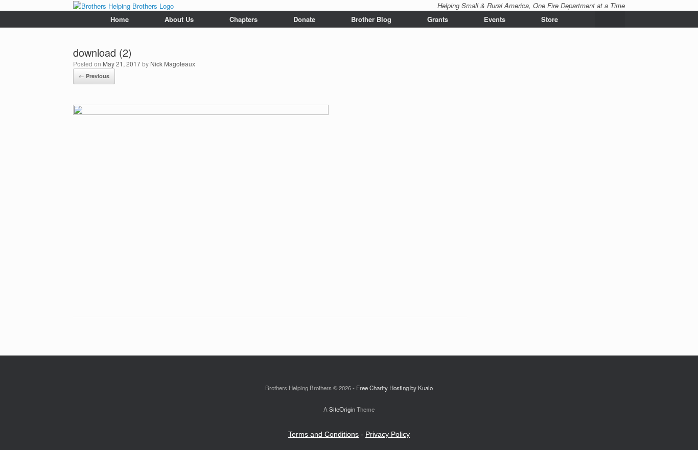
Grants (437, 19)
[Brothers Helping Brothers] (123, 5)
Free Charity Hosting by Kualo (394, 388)
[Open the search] (610, 19)
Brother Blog (371, 19)
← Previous (94, 76)
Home (119, 19)
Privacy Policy (387, 434)
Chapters (243, 19)
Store (549, 19)
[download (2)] (201, 112)
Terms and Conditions (323, 434)
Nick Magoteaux (172, 63)
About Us (179, 19)
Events (494, 19)
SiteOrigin (342, 409)
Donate (304, 19)
